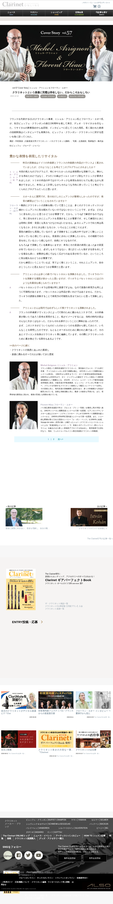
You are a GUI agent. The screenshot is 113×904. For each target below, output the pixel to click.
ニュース (11, 13)
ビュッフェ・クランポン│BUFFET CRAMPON (46, 820)
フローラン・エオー (32, 96)
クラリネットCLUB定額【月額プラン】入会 (64, 606)
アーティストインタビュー (68, 835)
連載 (9, 838)
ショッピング (56, 13)
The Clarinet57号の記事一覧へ (100, 538)
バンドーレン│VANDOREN (37, 828)
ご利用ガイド (7, 882)
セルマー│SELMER (99, 820)
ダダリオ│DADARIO (35, 832)
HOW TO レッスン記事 (94, 835)
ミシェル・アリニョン (48, 96)
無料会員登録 (69, 858)
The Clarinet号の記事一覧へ (102, 717)
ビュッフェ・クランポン (77, 96)
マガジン (34, 13)
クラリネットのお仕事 (86, 750)
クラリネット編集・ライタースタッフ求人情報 (51, 882)
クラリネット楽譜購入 (25, 838)
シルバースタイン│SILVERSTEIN (72, 828)
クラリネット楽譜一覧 (54, 609)
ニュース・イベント (42, 835)
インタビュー (62, 96)
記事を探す (102, 13)
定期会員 (79, 13)
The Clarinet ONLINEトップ (16, 835)
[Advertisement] (56, 481)
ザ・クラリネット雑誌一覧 (56, 603)
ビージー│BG (102, 828)
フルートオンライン (27, 878)
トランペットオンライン (65, 878)
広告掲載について (22, 882)
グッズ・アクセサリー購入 (51, 838)
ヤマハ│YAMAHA (78, 820)
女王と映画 (6, 750)
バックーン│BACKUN (98, 824)
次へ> (60, 439)
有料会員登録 (94, 858)
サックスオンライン (45, 878)
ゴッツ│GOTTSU (54, 832)
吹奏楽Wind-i (82, 878)
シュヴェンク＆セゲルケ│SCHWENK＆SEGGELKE (48, 824)
